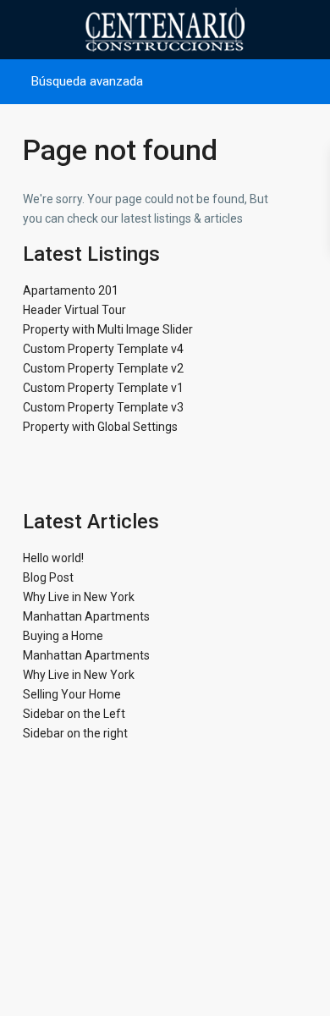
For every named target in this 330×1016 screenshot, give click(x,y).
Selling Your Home (72, 694)
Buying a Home (63, 636)
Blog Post (48, 577)
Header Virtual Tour (74, 310)
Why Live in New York (79, 597)
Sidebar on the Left (74, 714)
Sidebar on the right (75, 733)
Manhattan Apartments (86, 616)
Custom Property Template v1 (103, 388)
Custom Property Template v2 (103, 368)
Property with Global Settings (100, 426)
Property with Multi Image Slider (108, 329)
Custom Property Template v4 (103, 349)
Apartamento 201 (70, 290)
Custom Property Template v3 (103, 407)
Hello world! (53, 558)
